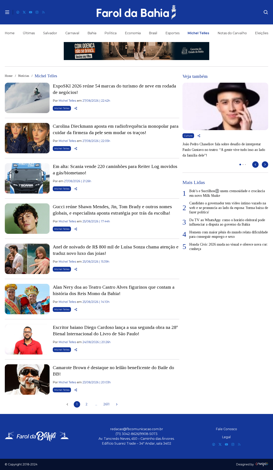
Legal (226, 437)
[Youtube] (30, 12)
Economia (133, 33)
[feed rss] (43, 12)
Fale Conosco (226, 429)
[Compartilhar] (75, 108)
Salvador (50, 33)
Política (111, 33)
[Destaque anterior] (255, 164)
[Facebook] (17, 12)
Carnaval (72, 33)
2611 (106, 404)
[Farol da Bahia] (136, 12)
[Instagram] (37, 12)
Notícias (23, 75)
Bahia (92, 33)
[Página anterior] (67, 404)
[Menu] (7, 12)
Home (10, 33)
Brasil (153, 33)
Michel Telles (198, 33)
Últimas (29, 33)
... (96, 404)
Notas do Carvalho (232, 33)
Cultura (188, 135)
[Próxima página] (117, 404)
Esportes (172, 33)
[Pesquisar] (265, 12)
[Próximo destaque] (265, 164)
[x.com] (24, 12)
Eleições (261, 33)
